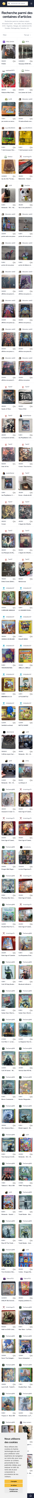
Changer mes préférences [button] (13, 1490)
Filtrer (5, 35)
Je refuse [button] (14, 1485)
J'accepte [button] (14, 1481)
